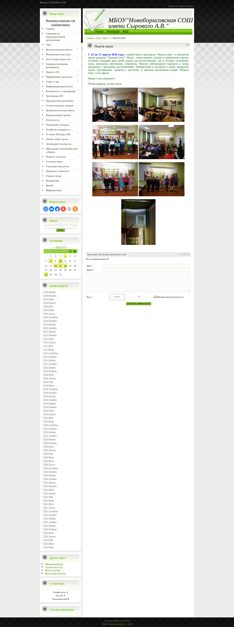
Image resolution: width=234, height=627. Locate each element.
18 (65, 266)
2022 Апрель (49, 536)
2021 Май (48, 496)
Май (105, 37)
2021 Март (48, 489)
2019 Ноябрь (49, 431)
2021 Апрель (49, 493)
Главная (99, 31)
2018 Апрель (49, 378)
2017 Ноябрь (49, 360)
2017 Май (48, 345)
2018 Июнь (48, 385)
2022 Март (48, 532)
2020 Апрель (49, 449)
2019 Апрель (49, 413)
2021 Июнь (48, 500)
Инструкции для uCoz (55, 573)
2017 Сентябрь (50, 352)
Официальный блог (54, 563)
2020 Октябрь (50, 471)
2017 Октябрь (50, 356)
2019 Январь (49, 403)
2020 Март (48, 446)
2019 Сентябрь (50, 424)
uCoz (130, 623)
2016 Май (48, 306)
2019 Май (48, 417)
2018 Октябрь (50, 392)
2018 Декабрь (50, 399)
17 (60, 266)
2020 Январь (49, 439)
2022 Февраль (50, 528)
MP (111, 254)
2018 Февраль (50, 370)
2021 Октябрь (50, 514)
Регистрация (113, 31)
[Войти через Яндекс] (63, 209)
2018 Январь (49, 367)
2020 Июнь (48, 457)
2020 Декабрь (50, 478)
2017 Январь (49, 331)
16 (55, 266)
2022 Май (48, 539)
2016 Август (49, 313)
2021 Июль (48, 503)
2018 (98, 37)
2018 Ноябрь (49, 396)
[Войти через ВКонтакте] (51, 209)
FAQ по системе (52, 570)
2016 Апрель (49, 302)
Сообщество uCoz (54, 566)
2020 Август (49, 464)
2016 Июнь (48, 309)
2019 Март (48, 410)
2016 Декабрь (50, 327)
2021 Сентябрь (50, 511)
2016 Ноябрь (49, 324)
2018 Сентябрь (50, 388)
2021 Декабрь (50, 521)
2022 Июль (48, 546)
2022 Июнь (48, 543)
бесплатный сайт (118, 623)
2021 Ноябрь (49, 518)
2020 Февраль (50, 442)
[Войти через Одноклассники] (75, 209)
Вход (125, 31)
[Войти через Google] (69, 209)
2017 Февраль (50, 334)
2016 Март (48, 298)
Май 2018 (60, 247)
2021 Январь (49, 482)
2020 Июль (48, 460)
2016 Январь (49, 291)
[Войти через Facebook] (57, 209)
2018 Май (48, 381)
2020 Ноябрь (49, 475)
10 (60, 261)
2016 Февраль (50, 295)
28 (46, 274)
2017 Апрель (49, 342)
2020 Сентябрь (50, 467)
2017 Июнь (48, 349)
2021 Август (49, 507)
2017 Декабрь (50, 363)
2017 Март (48, 338)
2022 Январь (49, 525)
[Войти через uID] (45, 209)
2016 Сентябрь (50, 316)
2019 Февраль (50, 406)
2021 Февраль (50, 485)
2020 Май (48, 453)
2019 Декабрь (50, 435)
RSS (192, 6)
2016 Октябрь (50, 320)
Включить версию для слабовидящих (60, 22)
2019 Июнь (48, 421)
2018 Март (48, 374)
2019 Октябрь (50, 428)
